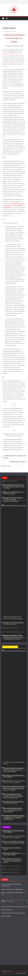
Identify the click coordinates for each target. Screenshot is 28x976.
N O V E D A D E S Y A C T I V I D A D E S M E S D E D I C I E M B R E (13, 781)
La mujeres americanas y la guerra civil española (14, 457)
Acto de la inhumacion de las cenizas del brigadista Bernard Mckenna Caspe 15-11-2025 (13, 486)
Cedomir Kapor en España (17, 462)
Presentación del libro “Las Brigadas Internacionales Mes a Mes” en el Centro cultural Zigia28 (13, 769)
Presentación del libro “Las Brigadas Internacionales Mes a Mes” (13, 802)
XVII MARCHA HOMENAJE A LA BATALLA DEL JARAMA (11, 853)
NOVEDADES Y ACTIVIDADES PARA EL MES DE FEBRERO (13, 776)
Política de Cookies (6, 916)
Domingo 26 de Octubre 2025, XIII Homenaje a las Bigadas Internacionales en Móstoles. (12, 499)
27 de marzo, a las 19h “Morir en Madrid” (12, 848)
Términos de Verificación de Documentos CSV (13, 913)
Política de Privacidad (6, 910)
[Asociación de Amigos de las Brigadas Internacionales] (3, 18)
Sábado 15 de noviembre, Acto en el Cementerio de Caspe (13, 492)
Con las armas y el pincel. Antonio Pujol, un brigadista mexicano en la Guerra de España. (12, 809)
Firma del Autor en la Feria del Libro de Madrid (13, 763)
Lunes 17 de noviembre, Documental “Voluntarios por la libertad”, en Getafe (13, 842)
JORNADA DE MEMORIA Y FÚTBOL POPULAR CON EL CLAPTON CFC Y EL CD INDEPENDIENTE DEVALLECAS (13, 637)
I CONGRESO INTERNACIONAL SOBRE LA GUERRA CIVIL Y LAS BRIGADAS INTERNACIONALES (13, 817)
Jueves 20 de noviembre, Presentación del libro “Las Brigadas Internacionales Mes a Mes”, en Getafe (13, 788)
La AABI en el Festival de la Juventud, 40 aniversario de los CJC (13, 623)
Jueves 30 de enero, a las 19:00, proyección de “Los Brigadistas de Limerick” (12, 860)
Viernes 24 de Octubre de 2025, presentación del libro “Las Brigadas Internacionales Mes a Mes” (13, 795)
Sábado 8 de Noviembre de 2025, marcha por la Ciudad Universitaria (12, 617)
